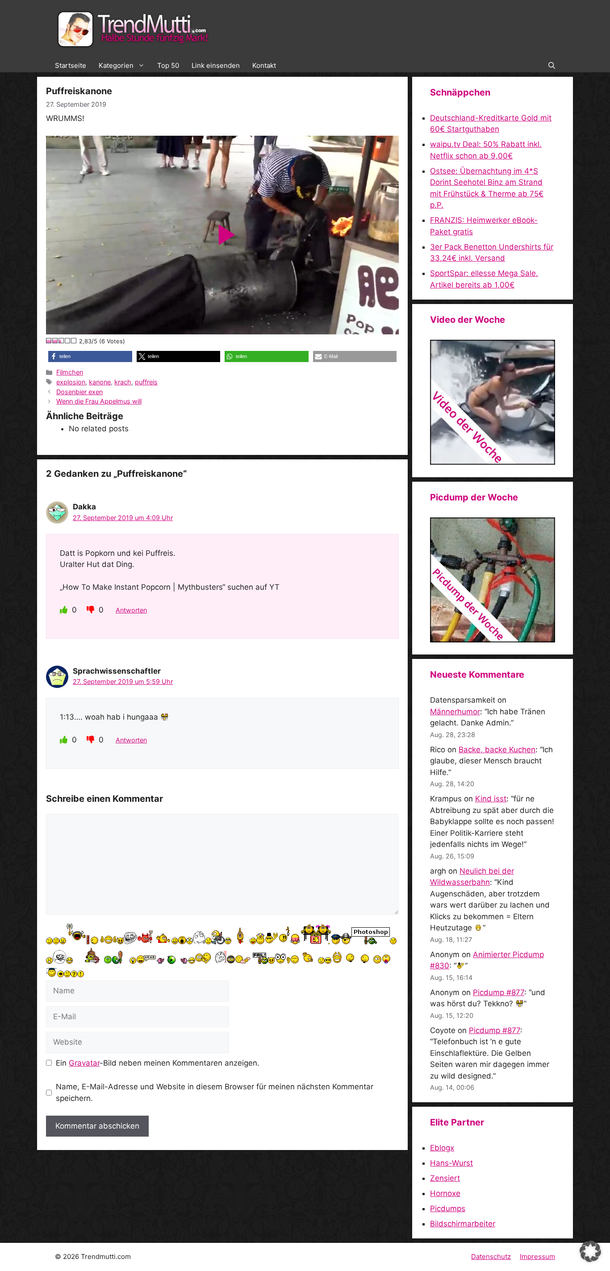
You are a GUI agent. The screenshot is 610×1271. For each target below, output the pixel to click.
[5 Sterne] (74, 340)
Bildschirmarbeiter (462, 1223)
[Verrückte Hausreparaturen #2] (492, 639)
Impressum (537, 1256)
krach (122, 382)
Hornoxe (445, 1193)
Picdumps (447, 1208)
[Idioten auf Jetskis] (492, 462)
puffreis (146, 382)
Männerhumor (455, 711)
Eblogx (442, 1147)
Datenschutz (491, 1256)
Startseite (70, 65)
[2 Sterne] (55, 340)
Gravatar (84, 1062)
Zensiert (445, 1178)
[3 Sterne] (61, 340)
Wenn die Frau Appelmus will (99, 401)
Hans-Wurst (451, 1162)
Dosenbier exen (79, 392)
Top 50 (168, 65)
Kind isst (490, 798)
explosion (70, 382)
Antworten (131, 610)
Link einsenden (216, 65)
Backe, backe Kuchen (497, 749)
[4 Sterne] (68, 340)
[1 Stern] (49, 340)
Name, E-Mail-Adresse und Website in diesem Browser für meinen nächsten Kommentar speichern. (214, 1092)
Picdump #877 (498, 992)
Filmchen (69, 372)
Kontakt (264, 65)
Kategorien (116, 65)
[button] (551, 65)
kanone (100, 382)
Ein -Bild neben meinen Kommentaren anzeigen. (157, 1062)
